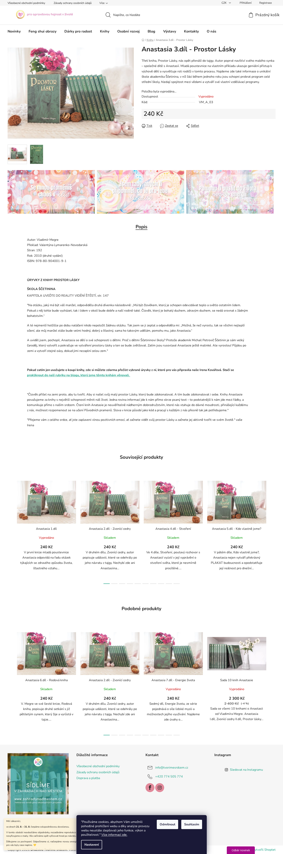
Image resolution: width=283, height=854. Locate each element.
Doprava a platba (88, 778)
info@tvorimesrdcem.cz (171, 767)
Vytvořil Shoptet (264, 850)
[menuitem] (14, 31)
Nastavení (91, 845)
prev (11, 531)
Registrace (265, 3)
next (272, 531)
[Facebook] (149, 787)
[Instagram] (159, 787)
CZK (224, 3)
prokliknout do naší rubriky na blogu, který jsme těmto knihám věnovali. (78, 375)
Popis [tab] (141, 227)
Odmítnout (167, 824)
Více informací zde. (114, 835)
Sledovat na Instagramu (246, 770)
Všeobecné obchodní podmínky (26, 3)
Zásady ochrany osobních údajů (73, 3)
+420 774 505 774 (169, 776)
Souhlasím (191, 824)
